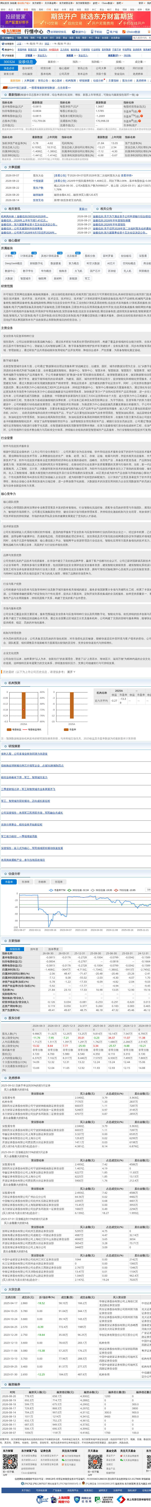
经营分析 (46, 68)
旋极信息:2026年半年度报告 (109, 224)
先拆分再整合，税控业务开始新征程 (21, 824)
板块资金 (75, 49)
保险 (132, 9)
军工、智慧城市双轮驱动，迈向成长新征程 (25, 801)
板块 (45, 37)
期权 (41, 9)
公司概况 (119, 68)
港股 (79, 9)
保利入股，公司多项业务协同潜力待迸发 (24, 753)
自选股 (105, 37)
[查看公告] (60, 175)
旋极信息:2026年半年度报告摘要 (112, 220)
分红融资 (27, 74)
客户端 (114, 32)
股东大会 (38, 175)
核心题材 (64, 68)
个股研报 (85, 49)
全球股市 (9, 43)
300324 (9, 62)
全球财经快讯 (58, 32)
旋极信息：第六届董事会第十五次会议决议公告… (29, 224)
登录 (141, 3)
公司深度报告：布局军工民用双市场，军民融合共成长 (32, 812)
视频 (147, 9)
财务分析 (9, 74)
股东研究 (27, 68)
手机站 (98, 32)
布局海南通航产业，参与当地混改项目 (23, 860)
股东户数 (38, 187)
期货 (87, 9)
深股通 (69, 55)
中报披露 (38, 180)
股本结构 (46, 74)
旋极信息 (25, 61)
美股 (71, 9)
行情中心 (9, 37)
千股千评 (116, 49)
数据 (56, 9)
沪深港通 (9, 55)
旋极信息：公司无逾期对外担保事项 (21, 228)
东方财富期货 (82, 3)
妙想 (95, 3)
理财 (124, 9)
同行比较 (138, 68)
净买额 (127, 55)
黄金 (102, 9)
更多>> (83, 207)
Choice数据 (133, 32)
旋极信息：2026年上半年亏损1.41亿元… (24, 220)
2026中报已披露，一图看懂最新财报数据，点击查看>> (39, 87)
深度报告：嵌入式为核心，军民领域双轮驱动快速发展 (32, 848)
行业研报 (95, 49)
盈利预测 (106, 49)
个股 (39, 37)
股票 (18, 9)
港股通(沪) (113, 55)
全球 (64, 9)
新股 (26, 9)
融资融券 (38, 194)
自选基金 (115, 37)
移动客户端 (23, 3)
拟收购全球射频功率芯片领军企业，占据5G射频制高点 (32, 765)
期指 (33, 9)
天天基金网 (50, 3)
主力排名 (64, 49)
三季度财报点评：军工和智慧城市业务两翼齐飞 (28, 789)
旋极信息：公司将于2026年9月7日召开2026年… (29, 232)
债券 (140, 9)
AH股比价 (54, 49)
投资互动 (38, 200)
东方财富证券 (66, 3)
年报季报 (126, 49)
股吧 (119, 3)
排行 (52, 37)
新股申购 (22, 49)
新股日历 (32, 49)
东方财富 (36, 3)
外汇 (94, 9)
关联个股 (101, 74)
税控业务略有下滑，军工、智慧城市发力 (24, 777)
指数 (19, 37)
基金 (117, 9)
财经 (3, 9)
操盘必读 (9, 68)
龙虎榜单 (137, 49)
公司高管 (64, 74)
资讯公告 (83, 68)
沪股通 (29, 55)
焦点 (10, 9)
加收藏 (13, 3)
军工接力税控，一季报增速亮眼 (19, 836)
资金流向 (42, 49)
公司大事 (101, 68)
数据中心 (81, 32)
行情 (49, 9)
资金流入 (42, 55)
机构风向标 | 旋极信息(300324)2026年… (24, 216)
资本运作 (83, 74)
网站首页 (4, 3)
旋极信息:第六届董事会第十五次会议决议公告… (120, 232)
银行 (109, 9)
